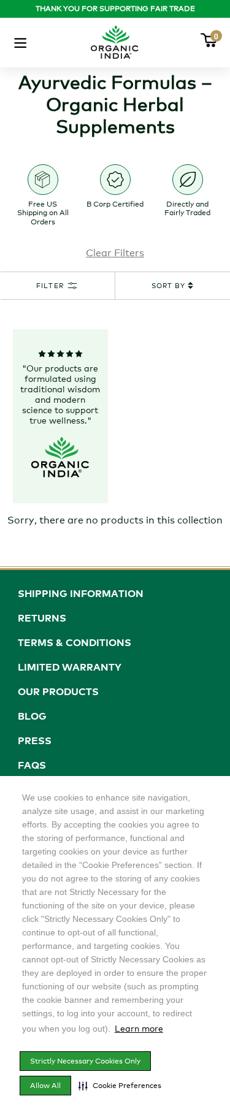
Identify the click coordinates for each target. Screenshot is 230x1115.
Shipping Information (81, 593)
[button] (120, 1085)
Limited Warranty (69, 667)
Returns (42, 618)
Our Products (58, 691)
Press (35, 740)
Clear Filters (115, 253)
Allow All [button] (45, 1085)
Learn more (139, 1028)
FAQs (32, 765)
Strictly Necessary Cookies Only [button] (85, 1061)
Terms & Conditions (74, 642)
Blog (32, 716)
